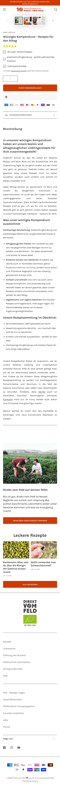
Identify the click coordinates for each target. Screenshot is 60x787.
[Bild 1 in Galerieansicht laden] (19, 21)
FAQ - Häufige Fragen (14, 692)
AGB (5, 675)
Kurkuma (8, 399)
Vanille (41, 392)
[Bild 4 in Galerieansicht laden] (36, 21)
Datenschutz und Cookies (16, 662)
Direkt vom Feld (9, 32)
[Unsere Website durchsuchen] (55, 9)
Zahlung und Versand (14, 655)
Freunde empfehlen (13, 713)
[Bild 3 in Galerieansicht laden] (28, 21)
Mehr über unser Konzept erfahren (30, 521)
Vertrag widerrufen (13, 669)
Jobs (5, 720)
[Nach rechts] (53, 21)
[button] (10, 46)
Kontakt (7, 641)
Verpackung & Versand (18, 71)
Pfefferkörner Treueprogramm (19, 706)
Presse (6, 726)
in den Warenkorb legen (30, 88)
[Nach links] (7, 21)
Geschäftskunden (12, 699)
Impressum (9, 648)
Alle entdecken (30, 584)
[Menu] (4, 9)
